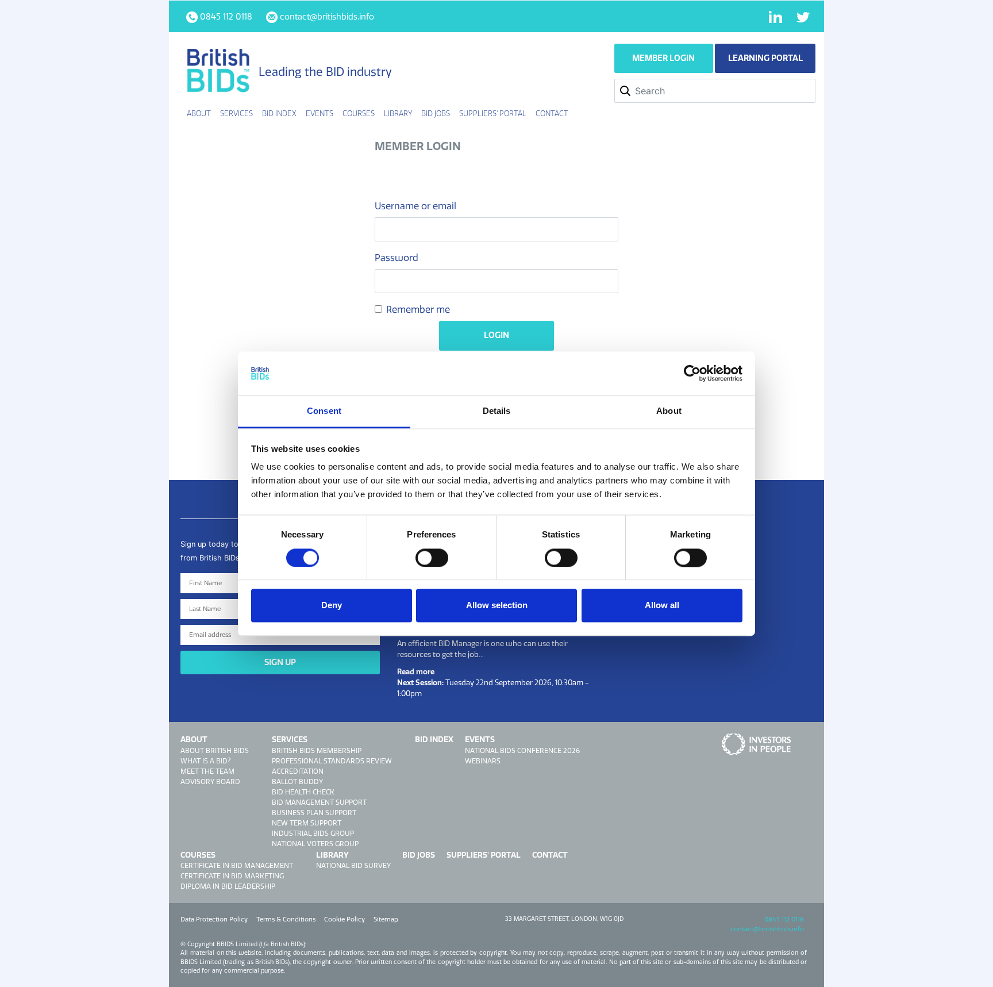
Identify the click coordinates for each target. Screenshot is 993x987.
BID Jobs (435, 113)
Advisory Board (210, 781)
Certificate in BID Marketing (232, 875)
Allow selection (497, 605)
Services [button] (236, 113)
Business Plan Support (314, 812)
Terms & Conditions (285, 919)
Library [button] (398, 113)
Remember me (418, 309)
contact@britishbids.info (767, 929)
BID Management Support (319, 802)
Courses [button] (358, 113)
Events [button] (319, 113)
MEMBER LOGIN (663, 58)
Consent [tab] (324, 411)
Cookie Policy (344, 919)
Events (480, 739)
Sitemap (386, 919)
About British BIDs (214, 750)
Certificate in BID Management (236, 865)
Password (396, 257)
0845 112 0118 (784, 919)
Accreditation (298, 771)
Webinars (483, 760)
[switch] (431, 557)
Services (289, 739)
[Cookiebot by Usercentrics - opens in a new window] (692, 373)
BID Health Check (303, 792)
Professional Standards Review (332, 760)
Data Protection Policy (214, 919)
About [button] (199, 113)
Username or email (415, 206)
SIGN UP (280, 662)
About (193, 739)
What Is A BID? (205, 760)
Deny (331, 605)
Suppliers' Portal (492, 113)
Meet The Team (207, 771)
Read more (415, 671)
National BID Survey (353, 865)
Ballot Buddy (297, 781)
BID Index (279, 113)
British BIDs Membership (316, 750)
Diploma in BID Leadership (227, 886)
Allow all (662, 605)
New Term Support (306, 823)
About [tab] (669, 411)
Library (332, 855)
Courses (197, 855)
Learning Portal (765, 58)
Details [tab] (497, 411)
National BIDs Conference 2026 (522, 750)
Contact (552, 113)
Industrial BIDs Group (313, 833)
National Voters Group (315, 843)
